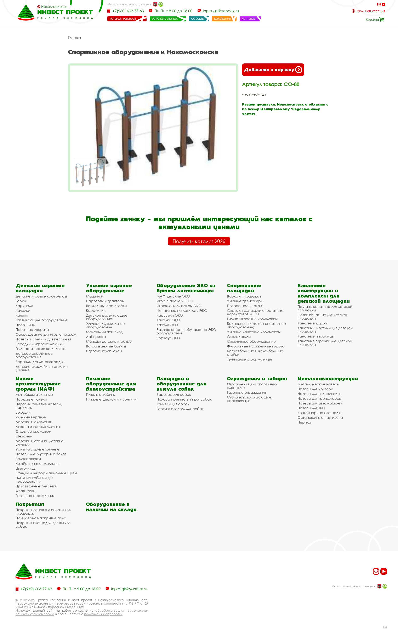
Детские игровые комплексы (41, 296)
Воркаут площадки (244, 296)
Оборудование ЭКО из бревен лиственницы (186, 288)
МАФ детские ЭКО (173, 296)
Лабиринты (96, 336)
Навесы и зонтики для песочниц (43, 339)
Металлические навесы (318, 384)
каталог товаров (122, 18)
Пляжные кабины (100, 394)
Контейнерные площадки (319, 412)
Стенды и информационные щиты (46, 473)
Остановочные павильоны (320, 417)
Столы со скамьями (33, 431)
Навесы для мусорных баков (41, 454)
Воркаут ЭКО (168, 338)
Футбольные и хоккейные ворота (256, 346)
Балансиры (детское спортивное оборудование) (256, 325)
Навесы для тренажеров (319, 398)
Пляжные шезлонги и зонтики (111, 399)
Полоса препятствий (245, 305)
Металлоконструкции (327, 378)
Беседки (23, 412)
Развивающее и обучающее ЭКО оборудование (186, 331)
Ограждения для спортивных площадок (252, 385)
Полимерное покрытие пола (41, 518)
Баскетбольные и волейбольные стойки (255, 352)
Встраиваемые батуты (106, 346)
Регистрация (375, 11)
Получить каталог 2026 (199, 241)
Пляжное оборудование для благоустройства (111, 383)
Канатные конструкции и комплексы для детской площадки (323, 293)
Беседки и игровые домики (39, 344)
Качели (22, 315)
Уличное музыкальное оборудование (105, 325)
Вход (360, 11)
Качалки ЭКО (168, 320)
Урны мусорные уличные (37, 449)
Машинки (94, 296)
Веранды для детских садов (40, 361)
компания (222, 18)
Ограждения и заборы (257, 378)
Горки (21, 301)
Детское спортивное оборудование (34, 355)
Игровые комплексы (104, 351)
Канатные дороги (312, 323)
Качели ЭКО (167, 325)
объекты (197, 18)
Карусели (24, 305)
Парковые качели (31, 399)
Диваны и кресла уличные (38, 426)
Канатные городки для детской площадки (324, 342)
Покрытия (30, 504)
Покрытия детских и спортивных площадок (43, 511)
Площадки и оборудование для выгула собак (181, 383)
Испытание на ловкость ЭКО (182, 310)
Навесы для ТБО (311, 408)
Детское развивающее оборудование (106, 317)
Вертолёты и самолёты (106, 305)
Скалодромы (239, 336)
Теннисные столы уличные (249, 359)
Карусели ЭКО (170, 315)
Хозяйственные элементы (38, 463)
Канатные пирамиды (315, 336)
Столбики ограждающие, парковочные (249, 398)
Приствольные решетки (36, 486)
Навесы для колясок (315, 389)
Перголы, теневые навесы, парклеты (39, 405)
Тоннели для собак (173, 404)
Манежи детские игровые (109, 341)
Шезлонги (24, 436)
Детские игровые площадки (40, 288)
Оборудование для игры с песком (46, 334)
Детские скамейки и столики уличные (42, 368)
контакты (249, 18)
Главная (74, 38)
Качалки (23, 310)
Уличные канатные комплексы (253, 332)
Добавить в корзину (269, 69)
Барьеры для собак (174, 394)
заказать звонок (165, 18)
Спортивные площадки (244, 288)
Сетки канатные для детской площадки (322, 316)
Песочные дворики (32, 329)
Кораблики (96, 310)
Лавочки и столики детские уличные (39, 442)
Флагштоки (25, 491)
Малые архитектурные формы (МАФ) (38, 383)
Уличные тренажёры (245, 301)
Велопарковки (28, 458)
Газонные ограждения (35, 495)
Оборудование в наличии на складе (111, 507)
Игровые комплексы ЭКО (179, 305)
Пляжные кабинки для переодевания (34, 479)
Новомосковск (54, 7)
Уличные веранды (31, 417)
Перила (304, 422)
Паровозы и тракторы (105, 301)
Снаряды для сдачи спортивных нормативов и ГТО (255, 312)
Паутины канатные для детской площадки (324, 308)
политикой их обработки (103, 614)
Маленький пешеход (104, 332)
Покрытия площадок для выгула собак (43, 524)
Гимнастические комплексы (41, 348)
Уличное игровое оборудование (109, 288)
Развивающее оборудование (42, 320)
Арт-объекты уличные (34, 394)
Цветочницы (26, 468)
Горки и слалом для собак (180, 408)
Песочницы (25, 325)
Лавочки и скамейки (34, 422)
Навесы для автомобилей (319, 403)
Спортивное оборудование (251, 341)
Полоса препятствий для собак (184, 399)
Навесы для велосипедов (319, 393)
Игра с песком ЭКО (175, 301)
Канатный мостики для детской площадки (325, 329)
